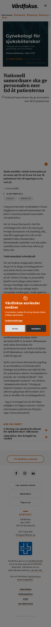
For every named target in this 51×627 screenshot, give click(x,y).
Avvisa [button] (15, 329)
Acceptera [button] (36, 329)
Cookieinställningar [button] (14, 321)
